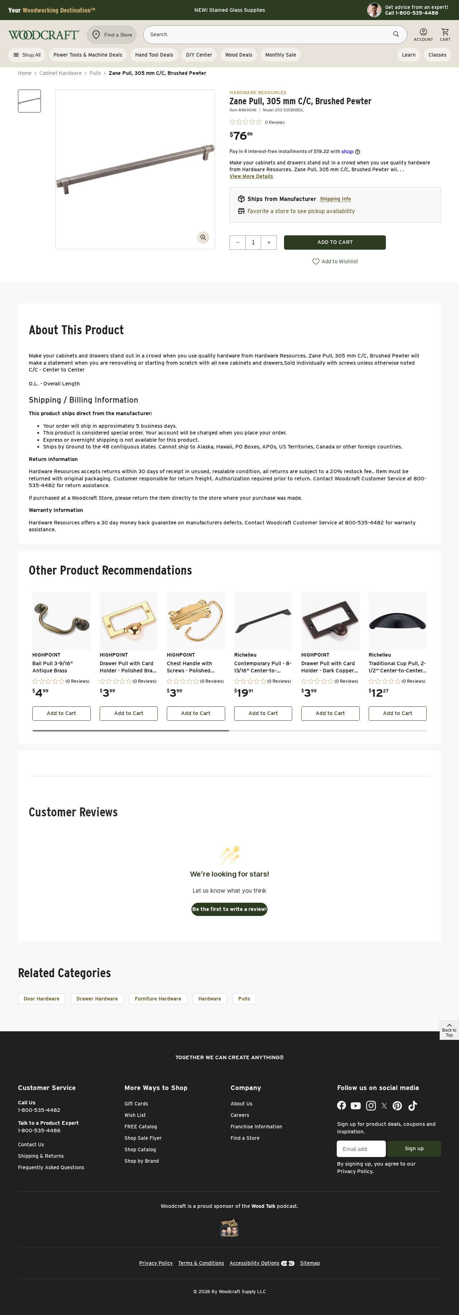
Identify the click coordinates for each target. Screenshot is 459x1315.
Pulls (95, 73)
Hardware (209, 999)
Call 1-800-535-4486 (411, 13)
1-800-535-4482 (39, 1110)
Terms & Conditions (201, 1263)
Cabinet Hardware (60, 73)
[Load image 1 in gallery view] (29, 101)
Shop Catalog (140, 1149)
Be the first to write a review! (229, 909)
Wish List (135, 1115)
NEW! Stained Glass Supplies (229, 10)
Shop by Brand (141, 1161)
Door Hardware (42, 999)
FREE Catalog (140, 1126)
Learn (409, 55)
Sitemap (310, 1263)
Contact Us (31, 1144)
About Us (241, 1104)
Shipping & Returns (41, 1156)
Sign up (414, 1148)
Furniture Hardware (158, 999)
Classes (437, 55)
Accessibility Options (254, 1263)
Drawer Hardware (97, 999)
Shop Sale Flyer (143, 1138)
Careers (240, 1115)
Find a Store (245, 1138)
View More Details (251, 176)
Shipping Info (335, 199)
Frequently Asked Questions (51, 1167)
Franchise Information (256, 1126)
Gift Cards (136, 1104)
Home (25, 73)
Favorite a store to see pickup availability (301, 211)
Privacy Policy (355, 1171)
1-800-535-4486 (39, 1130)
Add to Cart (61, 713)
